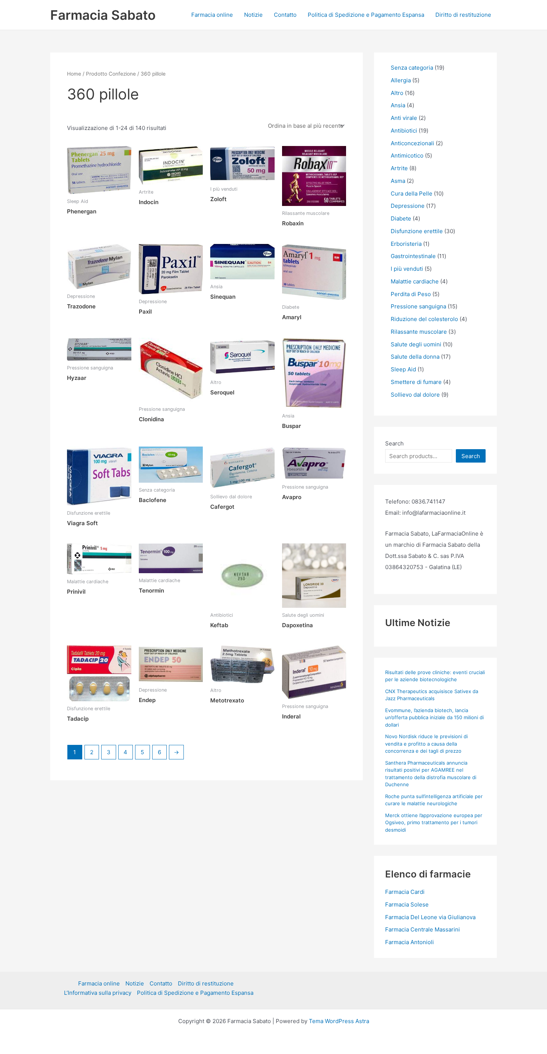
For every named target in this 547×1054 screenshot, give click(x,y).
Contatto (285, 14)
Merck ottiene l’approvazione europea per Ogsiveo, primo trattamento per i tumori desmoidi (433, 822)
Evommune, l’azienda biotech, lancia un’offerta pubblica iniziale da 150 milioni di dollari (434, 717)
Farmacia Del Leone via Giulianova (430, 917)
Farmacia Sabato (103, 15)
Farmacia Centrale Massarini (422, 929)
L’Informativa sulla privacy (97, 992)
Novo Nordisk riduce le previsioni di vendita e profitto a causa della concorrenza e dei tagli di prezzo (426, 743)
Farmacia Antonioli (409, 942)
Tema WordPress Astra (339, 1021)
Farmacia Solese (407, 904)
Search (394, 443)
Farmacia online (212, 14)
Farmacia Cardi (405, 891)
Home (74, 74)
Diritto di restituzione (463, 14)
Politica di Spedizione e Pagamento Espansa (366, 14)
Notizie (253, 14)
